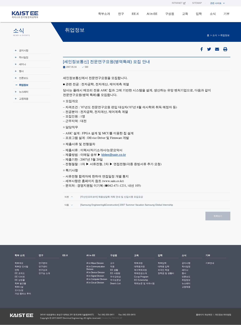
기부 (227, 13)
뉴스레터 (23, 91)
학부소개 (104, 13)
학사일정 (23, 57)
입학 (199, 13)
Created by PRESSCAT (111, 318)
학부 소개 (20, 255)
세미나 (22, 64)
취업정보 (225, 35)
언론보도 (23, 78)
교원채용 (23, 98)
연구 (121, 13)
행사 (21, 71)
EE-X (135, 13)
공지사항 (23, 50)
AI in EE (152, 13)
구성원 (169, 13)
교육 (185, 13)
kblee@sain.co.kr (113, 154)
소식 (213, 13)
